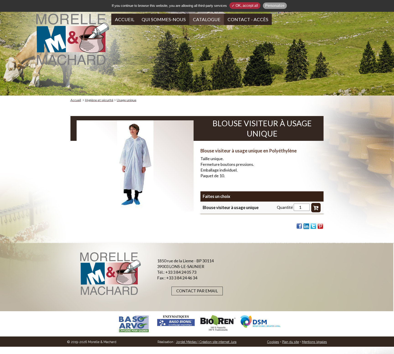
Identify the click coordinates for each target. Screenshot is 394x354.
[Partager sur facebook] (299, 226)
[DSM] (260, 322)
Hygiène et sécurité (99, 100)
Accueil (125, 19)
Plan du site (290, 342)
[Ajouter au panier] (315, 207)
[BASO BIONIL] (176, 321)
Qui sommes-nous (164, 19)
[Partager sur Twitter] (313, 226)
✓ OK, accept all (245, 6)
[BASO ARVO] (134, 324)
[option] (134, 324)
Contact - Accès (248, 19)
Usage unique (126, 100)
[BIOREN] (218, 323)
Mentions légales (314, 342)
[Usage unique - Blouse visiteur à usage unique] (135, 165)
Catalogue (206, 19)
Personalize (275, 6)
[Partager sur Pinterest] (321, 226)
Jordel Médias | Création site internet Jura (206, 342)
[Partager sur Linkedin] (306, 226)
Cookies (273, 342)
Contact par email (197, 290)
